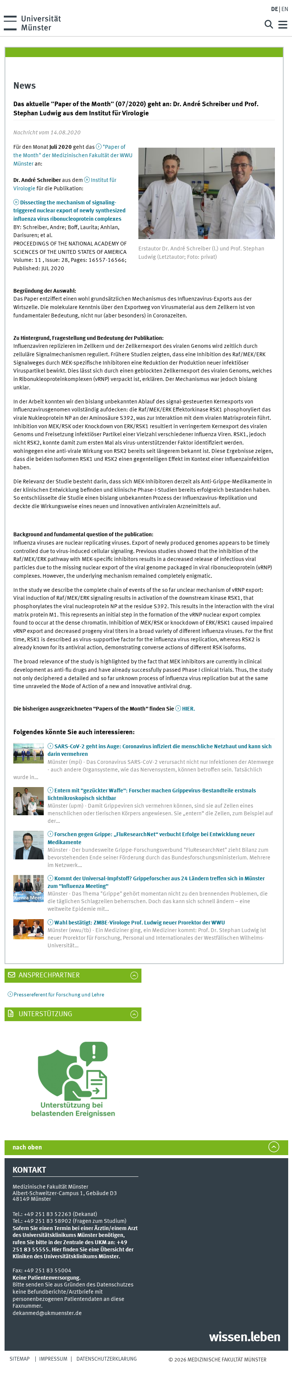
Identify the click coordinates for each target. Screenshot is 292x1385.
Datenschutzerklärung (106, 1359)
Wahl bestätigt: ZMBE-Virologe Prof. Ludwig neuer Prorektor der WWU (139, 923)
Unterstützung (44, 1014)
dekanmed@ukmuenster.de (47, 1313)
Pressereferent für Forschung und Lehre (59, 995)
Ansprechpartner (48, 975)
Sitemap (20, 1359)
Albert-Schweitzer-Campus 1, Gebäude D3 (65, 1194)
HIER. (188, 709)
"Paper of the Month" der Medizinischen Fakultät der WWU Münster (73, 155)
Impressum (53, 1359)
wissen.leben (244, 1338)
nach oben (27, 1147)
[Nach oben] (217, 1367)
